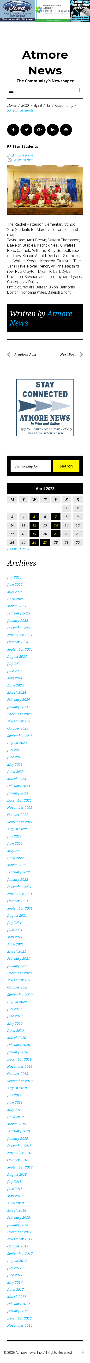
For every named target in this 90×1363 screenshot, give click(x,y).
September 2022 (20, 822)
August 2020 (17, 1001)
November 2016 (19, 1325)
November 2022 (19, 807)
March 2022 (16, 865)
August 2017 (17, 1260)
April (38, 105)
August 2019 (17, 1088)
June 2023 (15, 757)
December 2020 (19, 973)
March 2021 (16, 951)
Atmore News (23, 155)
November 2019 (19, 1066)
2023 (25, 105)
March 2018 (16, 1210)
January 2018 (17, 1224)
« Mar (12, 549)
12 (48, 105)
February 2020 (18, 1044)
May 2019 (15, 1109)
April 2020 (15, 1030)
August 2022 (17, 829)
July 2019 (14, 1095)
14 (56, 525)
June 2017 (15, 1275)
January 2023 (17, 793)
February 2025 (18, 613)
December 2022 (19, 800)
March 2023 (16, 778)
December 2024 (19, 627)
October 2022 (17, 814)
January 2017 (17, 1311)
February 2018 (18, 1217)
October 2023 (17, 728)
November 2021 (19, 893)
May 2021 (15, 937)
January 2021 (17, 966)
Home (12, 105)
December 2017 (19, 1232)
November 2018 (19, 1152)
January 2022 (17, 879)
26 (34, 542)
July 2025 (14, 577)
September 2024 (20, 649)
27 (45, 542)
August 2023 (17, 742)
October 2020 (17, 987)
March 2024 (16, 692)
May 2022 (15, 850)
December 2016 (19, 1318)
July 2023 (14, 750)
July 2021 (14, 922)
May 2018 (15, 1196)
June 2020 (15, 1016)
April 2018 (15, 1203)
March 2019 (16, 1124)
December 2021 (19, 886)
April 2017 (15, 1289)
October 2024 (17, 642)
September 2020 (20, 994)
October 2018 (17, 1160)
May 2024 (15, 678)
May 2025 (15, 591)
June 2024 (15, 670)
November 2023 (19, 721)
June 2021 (15, 929)
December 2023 (19, 714)
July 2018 (14, 1181)
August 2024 (17, 656)
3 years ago (23, 159)
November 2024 (19, 635)
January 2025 (17, 620)
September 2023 (20, 735)
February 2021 (18, 958)
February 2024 (18, 699)
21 (56, 533)
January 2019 (17, 1138)
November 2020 (19, 980)
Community (64, 105)
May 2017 (15, 1282)
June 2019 (15, 1102)
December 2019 (19, 1059)
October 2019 (17, 1073)
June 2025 (15, 584)
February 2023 (18, 786)
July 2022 (14, 836)
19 (34, 533)
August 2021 (17, 915)
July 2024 (14, 663)
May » (24, 549)
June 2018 (15, 1188)
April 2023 (15, 771)
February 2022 (18, 872)
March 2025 (16, 606)
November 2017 (19, 1239)
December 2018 (19, 1145)
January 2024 (17, 707)
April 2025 (15, 599)
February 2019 (18, 1131)
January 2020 (17, 1052)
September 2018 (20, 1167)
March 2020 (16, 1037)
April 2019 (15, 1117)
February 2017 (18, 1303)
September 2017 (20, 1253)
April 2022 (15, 858)
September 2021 (20, 908)
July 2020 (14, 1009)
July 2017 (14, 1268)
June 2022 (15, 843)
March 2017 (16, 1296)
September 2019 (20, 1081)
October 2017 (17, 1246)
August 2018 (17, 1174)
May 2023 (15, 764)
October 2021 (17, 901)
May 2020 (15, 1023)
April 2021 (15, 944)
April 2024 (15, 685)
